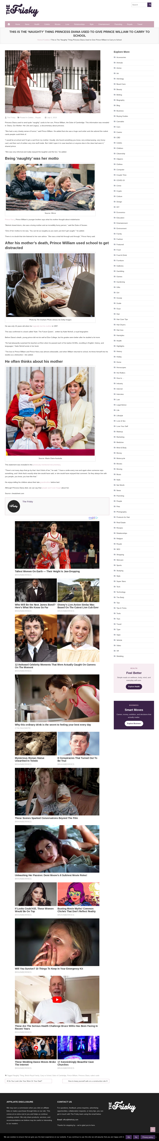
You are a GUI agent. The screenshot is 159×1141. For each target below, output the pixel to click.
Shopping (120, 555)
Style (92, 24)
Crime (119, 186)
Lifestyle (120, 416)
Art (118, 73)
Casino (119, 132)
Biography (120, 100)
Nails (118, 480)
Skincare (120, 560)
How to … (120, 378)
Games (119, 277)
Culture (119, 196)
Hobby (119, 357)
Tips (118, 603)
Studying (120, 571)
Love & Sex (121, 421)
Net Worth (120, 485)
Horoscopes (121, 367)
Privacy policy (147, 1137)
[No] (156, 1137)
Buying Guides (122, 116)
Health (36, 24)
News (27, 24)
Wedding (120, 656)
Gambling (120, 271)
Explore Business (134, 723)
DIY (118, 207)
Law (118, 400)
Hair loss (120, 330)
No (136, 1137)
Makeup (120, 432)
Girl (118, 293)
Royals (129, 24)
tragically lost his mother (41, 326)
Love (67, 24)
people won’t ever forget (51, 488)
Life (118, 410)
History (119, 351)
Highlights (120, 346)
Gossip (119, 298)
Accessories (121, 57)
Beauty (119, 89)
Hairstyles (120, 335)
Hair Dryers (121, 325)
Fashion (120, 239)
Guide (119, 303)
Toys (118, 619)
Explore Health (134, 687)
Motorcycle (121, 458)
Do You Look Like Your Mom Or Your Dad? (25, 1081)
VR (118, 651)
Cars (118, 127)
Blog (118, 105)
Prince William (72, 1075)
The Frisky (11, 118)
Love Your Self (122, 426)
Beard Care (121, 84)
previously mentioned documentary (46, 465)
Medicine (120, 442)
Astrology (120, 79)
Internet (120, 389)
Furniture (120, 260)
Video (119, 645)
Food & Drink (122, 255)
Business (120, 111)
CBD (118, 138)
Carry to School (45, 1075)
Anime (119, 68)
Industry (120, 383)
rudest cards (94, 1075)
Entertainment (104, 24)
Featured (120, 244)
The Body (120, 597)
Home (17, 24)
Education (120, 218)
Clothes (119, 164)
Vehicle (119, 640)
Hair (118, 314)
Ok (129, 1137)
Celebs (47, 24)
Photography (122, 512)
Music (119, 474)
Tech (118, 587)
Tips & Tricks (121, 608)
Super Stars (121, 581)
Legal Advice (121, 405)
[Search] (149, 4)
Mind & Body (121, 448)
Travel (139, 24)
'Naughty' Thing (18, 1075)
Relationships (79, 24)
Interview (120, 394)
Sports (119, 565)
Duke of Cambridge (59, 1075)
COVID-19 (121, 180)
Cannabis (120, 121)
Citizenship (121, 154)
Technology (121, 592)
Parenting (118, 24)
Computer (120, 170)
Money (119, 453)
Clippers (120, 159)
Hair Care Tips (122, 319)
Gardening (121, 282)
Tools (119, 613)
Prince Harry (10, 219)
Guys (119, 309)
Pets (118, 506)
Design (119, 202)
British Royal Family (32, 1075)
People (119, 501)
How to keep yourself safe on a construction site (87, 1081)
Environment (121, 228)
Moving (119, 469)
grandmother (45, 482)
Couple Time (121, 175)
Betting (119, 95)
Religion (120, 539)
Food (119, 250)
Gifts (118, 287)
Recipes (120, 528)
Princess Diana (84, 1075)
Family (119, 234)
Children (120, 148)
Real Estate (121, 522)
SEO (118, 549)
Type (118, 629)
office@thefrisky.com (70, 1120)
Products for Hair (123, 517)
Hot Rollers (121, 373)
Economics (121, 212)
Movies (57, 24)
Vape (118, 635)
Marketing (120, 437)
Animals (120, 63)
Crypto (119, 191)
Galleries (120, 266)
